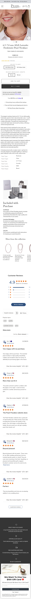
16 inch (12, 75)
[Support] (23, 6)
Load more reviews (15, 507)
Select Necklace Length (15, 72)
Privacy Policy (6, 596)
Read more (6, 465)
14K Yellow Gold (21, 67)
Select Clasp (15, 64)
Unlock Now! (15, 589)
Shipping (10, 57)
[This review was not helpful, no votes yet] (26, 366)
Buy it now (15, 86)
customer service (8, 326)
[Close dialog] (29, 564)
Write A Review (18, 304)
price (16, 326)
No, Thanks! (16, 592)
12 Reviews (12, 60)
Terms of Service (13, 596)
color (5, 321)
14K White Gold (9, 67)
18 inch (18, 75)
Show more (6, 330)
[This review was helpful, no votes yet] (23, 366)
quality (10, 321)
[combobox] (20, 334)
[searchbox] (9, 313)
